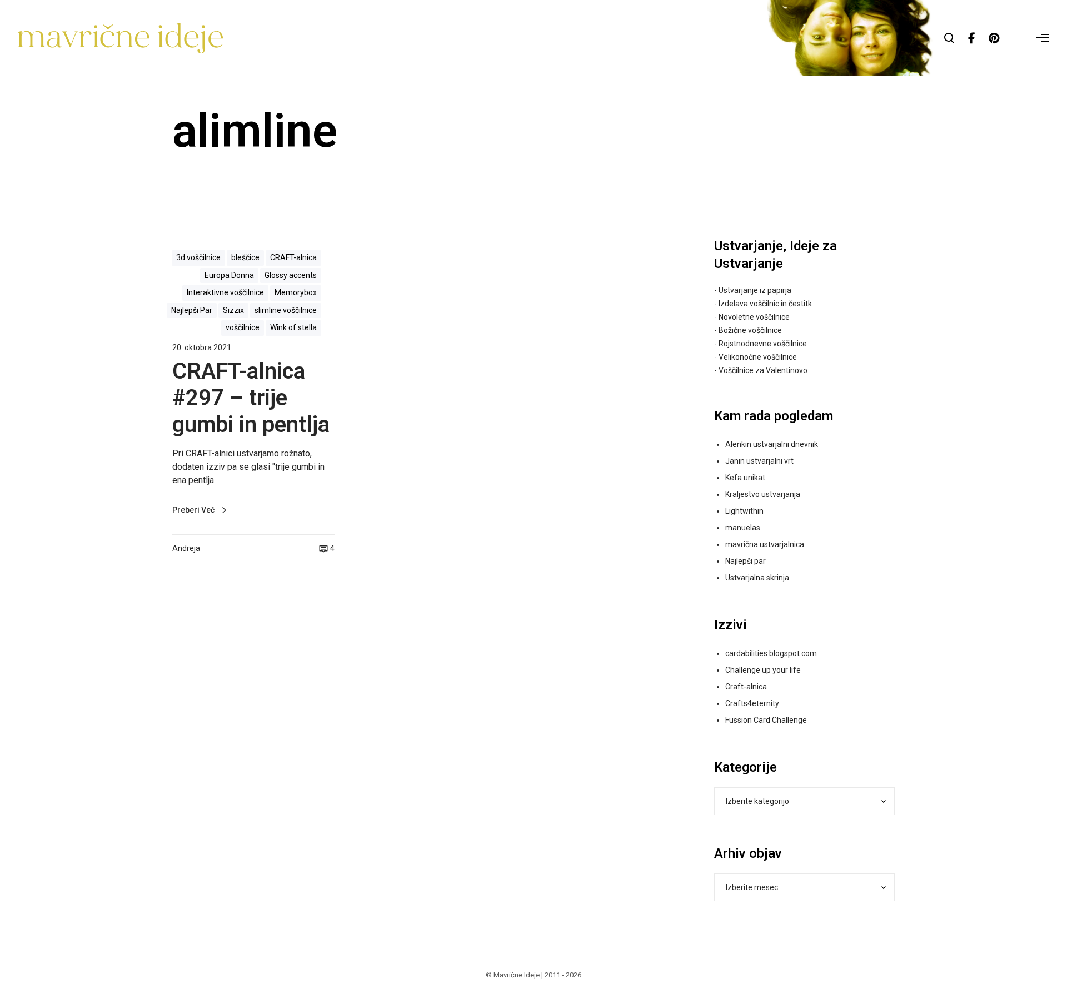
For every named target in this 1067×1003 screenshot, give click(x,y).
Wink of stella (293, 327)
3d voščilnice (198, 257)
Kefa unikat (745, 477)
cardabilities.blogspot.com (771, 653)
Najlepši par (745, 561)
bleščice (245, 257)
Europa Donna (229, 275)
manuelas (742, 527)
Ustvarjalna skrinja (757, 577)
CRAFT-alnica (293, 257)
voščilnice (243, 327)
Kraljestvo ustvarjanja (762, 494)
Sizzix (233, 310)
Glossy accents (291, 275)
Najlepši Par (191, 310)
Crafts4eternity (752, 703)
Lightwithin (744, 511)
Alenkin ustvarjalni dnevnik (771, 444)
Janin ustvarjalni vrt (759, 460)
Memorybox (296, 292)
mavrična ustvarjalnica (764, 544)
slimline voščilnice (286, 310)
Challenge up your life (763, 670)
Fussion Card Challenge (766, 720)
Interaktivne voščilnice (225, 292)
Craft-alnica (746, 686)
